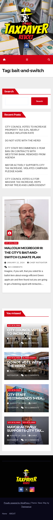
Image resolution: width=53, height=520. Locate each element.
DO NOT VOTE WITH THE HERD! (23, 140)
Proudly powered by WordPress (17, 503)
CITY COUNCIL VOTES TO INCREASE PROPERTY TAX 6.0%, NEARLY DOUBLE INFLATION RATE (25, 130)
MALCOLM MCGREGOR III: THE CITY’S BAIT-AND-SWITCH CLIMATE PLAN (23, 252)
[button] (49, 59)
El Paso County (29, 358)
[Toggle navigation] (27, 59)
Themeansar (26, 507)
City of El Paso (11, 243)
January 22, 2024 (16, 263)
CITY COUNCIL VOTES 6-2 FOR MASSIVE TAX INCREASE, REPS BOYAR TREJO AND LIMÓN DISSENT (25, 182)
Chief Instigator (38, 263)
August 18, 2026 (18, 403)
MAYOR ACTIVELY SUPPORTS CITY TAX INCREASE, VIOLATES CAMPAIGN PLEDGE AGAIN (26, 168)
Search (9, 91)
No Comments (15, 267)
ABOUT (12, 514)
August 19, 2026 (18, 339)
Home (4, 514)
